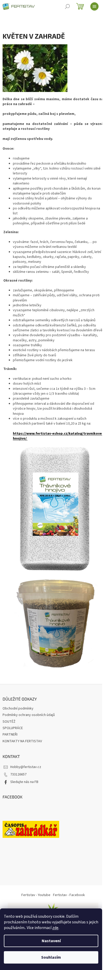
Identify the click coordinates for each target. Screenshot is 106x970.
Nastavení (51, 941)
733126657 (18, 774)
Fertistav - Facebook (69, 895)
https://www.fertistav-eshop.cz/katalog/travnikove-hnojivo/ (58, 436)
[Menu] (94, 6)
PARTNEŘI (10, 734)
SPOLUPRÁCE (13, 728)
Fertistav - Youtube (35, 895)
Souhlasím (51, 957)
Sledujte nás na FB (24, 782)
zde (55, 928)
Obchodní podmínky (18, 708)
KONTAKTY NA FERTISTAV (22, 741)
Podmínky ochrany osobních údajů (29, 715)
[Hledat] (67, 6)
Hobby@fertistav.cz (25, 767)
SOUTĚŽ (9, 721)
